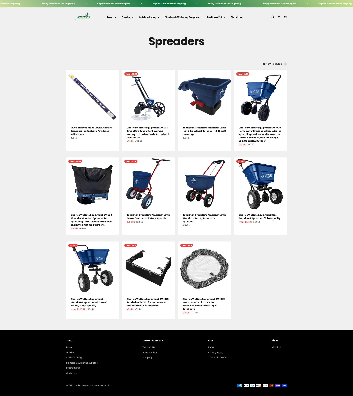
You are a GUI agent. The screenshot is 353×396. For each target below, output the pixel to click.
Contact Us (149, 347)
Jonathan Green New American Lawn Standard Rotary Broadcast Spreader (204, 218)
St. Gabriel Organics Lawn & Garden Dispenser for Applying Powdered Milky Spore (91, 131)
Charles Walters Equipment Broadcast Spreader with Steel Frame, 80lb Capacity (89, 302)
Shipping (147, 357)
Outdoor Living (147, 17)
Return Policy (150, 352)
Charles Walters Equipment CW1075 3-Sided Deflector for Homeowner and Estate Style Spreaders (148, 302)
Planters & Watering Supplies (182, 17)
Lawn (110, 17)
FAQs (211, 347)
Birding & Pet (214, 17)
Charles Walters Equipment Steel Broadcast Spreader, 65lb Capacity (259, 216)
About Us (276, 347)
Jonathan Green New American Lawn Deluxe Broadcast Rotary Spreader (148, 216)
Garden (126, 17)
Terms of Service (217, 357)
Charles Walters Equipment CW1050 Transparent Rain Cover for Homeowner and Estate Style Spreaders (204, 304)
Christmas (237, 17)
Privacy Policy (215, 352)
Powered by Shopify (101, 385)
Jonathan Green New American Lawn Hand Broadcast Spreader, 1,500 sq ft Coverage (204, 131)
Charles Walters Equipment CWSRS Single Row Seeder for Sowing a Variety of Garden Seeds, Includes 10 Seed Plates (148, 132)
